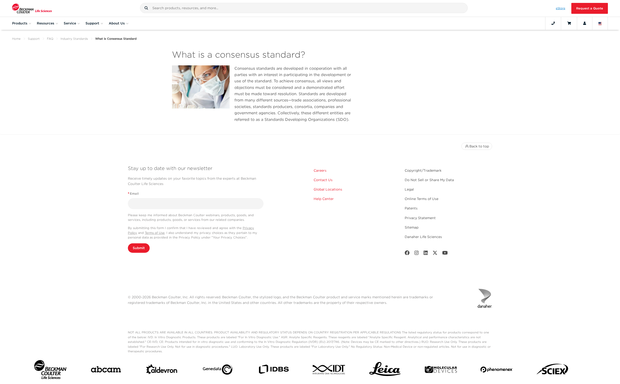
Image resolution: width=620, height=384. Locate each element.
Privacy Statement (420, 218)
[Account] (584, 23)
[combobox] (303, 8)
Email (133, 193)
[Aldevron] (162, 370)
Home (16, 38)
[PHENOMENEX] (496, 370)
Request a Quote (589, 8)
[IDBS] (273, 370)
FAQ (50, 38)
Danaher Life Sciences (423, 237)
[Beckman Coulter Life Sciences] (32, 8)
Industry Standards (74, 38)
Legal (409, 189)
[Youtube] (445, 254)
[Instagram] (416, 254)
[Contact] (553, 23)
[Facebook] (407, 254)
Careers (320, 170)
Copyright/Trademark (423, 170)
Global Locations (328, 189)
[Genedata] (217, 370)
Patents (411, 208)
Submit (139, 248)
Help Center (324, 199)
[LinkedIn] (426, 254)
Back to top (479, 146)
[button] (146, 8)
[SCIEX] (552, 370)
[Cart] (569, 23)
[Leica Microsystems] (385, 370)
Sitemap (411, 227)
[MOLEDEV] (441, 370)
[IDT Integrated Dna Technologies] (329, 370)
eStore (560, 8)
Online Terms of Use (421, 199)
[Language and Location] (600, 23)
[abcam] (106, 370)
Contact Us (323, 180)
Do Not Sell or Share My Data (429, 180)
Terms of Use (155, 233)
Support (34, 38)
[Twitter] (435, 254)
